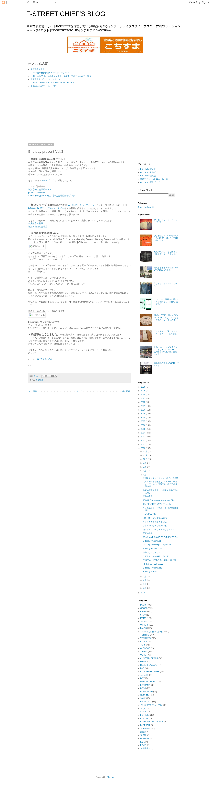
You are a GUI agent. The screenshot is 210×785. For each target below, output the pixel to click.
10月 (145, 459)
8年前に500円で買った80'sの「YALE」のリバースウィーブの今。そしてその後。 (166, 317)
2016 (143, 425)
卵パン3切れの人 (45, 359)
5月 (145, 576)
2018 (143, 417)
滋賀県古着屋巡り (38, 69)
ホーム (80, 391)
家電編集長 (148, 533)
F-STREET (145, 715)
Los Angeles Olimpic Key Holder (157, 545)
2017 (143, 421)
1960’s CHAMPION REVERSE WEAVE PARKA (52, 83)
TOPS (143, 645)
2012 (143, 440)
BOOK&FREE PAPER (149, 671)
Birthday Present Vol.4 (152, 541)
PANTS (143, 628)
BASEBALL (145, 725)
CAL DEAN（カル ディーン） (82, 205)
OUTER (143, 655)
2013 (143, 437)
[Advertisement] (79, 116)
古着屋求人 (145, 748)
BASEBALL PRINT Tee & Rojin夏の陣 (159, 560)
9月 (145, 463)
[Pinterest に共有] (55, 376)
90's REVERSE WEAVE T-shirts (157, 504)
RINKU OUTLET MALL (153, 564)
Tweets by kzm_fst (146, 207)
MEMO (143, 618)
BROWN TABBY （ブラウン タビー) (46, 208)
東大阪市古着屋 (35, 223)
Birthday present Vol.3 (152, 549)
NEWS (143, 661)
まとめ (143, 708)
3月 (145, 584)
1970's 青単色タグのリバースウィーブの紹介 (51, 73)
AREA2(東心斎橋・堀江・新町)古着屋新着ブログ (51, 195)
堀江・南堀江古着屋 (37, 226)
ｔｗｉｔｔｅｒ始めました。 (155, 522)
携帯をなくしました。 (152, 552)
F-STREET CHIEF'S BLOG (65, 13)
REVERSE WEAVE (148, 665)
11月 (145, 455)
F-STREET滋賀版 (148, 176)
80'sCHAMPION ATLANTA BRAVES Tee (160, 537)
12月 (145, 451)
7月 (145, 471)
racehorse (144, 738)
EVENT (143, 611)
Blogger (110, 777)
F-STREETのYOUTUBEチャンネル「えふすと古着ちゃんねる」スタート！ (64, 76)
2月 (145, 588)
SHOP (143, 615)
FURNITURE (146, 702)
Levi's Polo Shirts (150, 514)
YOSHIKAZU (146, 638)
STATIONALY (146, 728)
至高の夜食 (148, 496)
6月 (145, 474)
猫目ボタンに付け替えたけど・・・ (158, 529)
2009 (143, 593)
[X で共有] (49, 376)
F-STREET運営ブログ (150, 182)
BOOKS (143, 641)
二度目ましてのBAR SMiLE (155, 556)
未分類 (143, 735)
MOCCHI (144, 718)
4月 (145, 580)
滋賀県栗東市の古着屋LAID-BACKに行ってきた (166, 268)
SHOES (143, 621)
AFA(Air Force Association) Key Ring (159, 500)
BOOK (143, 688)
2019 (143, 413)
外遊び (143, 732)
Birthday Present (150, 571)
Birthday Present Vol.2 (152, 568)
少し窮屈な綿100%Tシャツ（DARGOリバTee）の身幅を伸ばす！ (166, 238)
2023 (143, 398)
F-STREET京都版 (148, 172)
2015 (143, 429)
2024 (143, 394)
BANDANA (145, 685)
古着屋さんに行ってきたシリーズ (45, 79)
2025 (143, 391)
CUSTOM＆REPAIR (149, 658)
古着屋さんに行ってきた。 (152, 631)
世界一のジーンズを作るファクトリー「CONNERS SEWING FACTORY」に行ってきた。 (165, 350)
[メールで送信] (43, 376)
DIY (142, 678)
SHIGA (143, 712)
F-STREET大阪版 (148, 169)
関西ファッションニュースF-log (154, 179)
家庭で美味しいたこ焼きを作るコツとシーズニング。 (165, 253)
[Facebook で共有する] (52, 376)
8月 (145, 467)
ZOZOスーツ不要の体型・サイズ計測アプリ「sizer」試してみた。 (166, 301)
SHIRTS (143, 651)
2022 (143, 402)
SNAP (143, 698)
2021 (143, 406)
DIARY (143, 605)
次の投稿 (33, 391)
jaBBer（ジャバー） (37, 192)
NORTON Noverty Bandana (155, 518)
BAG (142, 668)
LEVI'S (143, 745)
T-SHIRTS (144, 635)
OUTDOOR (145, 648)
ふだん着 (144, 675)
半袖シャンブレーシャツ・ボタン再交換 (160, 478)
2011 (143, 444)
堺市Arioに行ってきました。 (155, 525)
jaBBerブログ (47, 180)
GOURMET (145, 695)
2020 (143, 410)
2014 (143, 433)
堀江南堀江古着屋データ (40, 189)
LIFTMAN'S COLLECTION (151, 722)
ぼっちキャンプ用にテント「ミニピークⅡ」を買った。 (166, 332)
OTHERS (144, 625)
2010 (143, 448)
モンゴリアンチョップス (151, 705)
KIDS (142, 742)
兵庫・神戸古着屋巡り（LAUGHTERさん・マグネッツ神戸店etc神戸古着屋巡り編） (160, 484)
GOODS (39, 380)
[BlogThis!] (46, 376)
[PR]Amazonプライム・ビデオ (44, 86)
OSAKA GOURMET (148, 682)
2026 (143, 387)
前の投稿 (126, 391)
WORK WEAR (146, 692)
